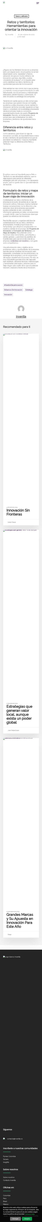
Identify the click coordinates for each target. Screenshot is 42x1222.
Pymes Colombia (9, 1156)
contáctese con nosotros (19, 241)
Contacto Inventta (9, 1180)
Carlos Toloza (12, 522)
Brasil (5, 1201)
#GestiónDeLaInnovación (13, 285)
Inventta (10, 35)
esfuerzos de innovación (13, 290)
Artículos (10, 337)
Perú (4, 1198)
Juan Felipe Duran (13, 730)
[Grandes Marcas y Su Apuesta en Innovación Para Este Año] (21, 838)
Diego (9, 934)
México (5, 1204)
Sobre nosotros (8, 1177)
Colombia (6, 1195)
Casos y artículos (21, 16)
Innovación (8, 294)
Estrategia (29, 290)
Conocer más (30, 1214)
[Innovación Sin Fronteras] (21, 429)
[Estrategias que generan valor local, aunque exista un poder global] (21, 631)
